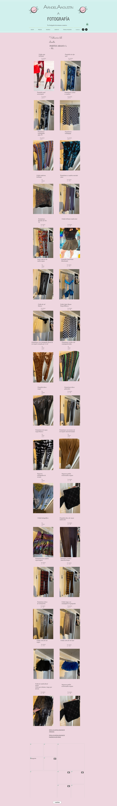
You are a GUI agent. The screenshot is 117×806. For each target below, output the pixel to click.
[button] (87, 24)
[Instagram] (86, 29)
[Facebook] (83, 29)
